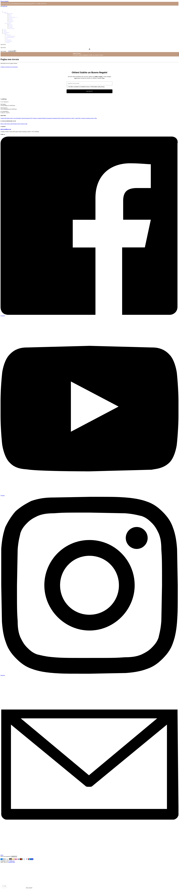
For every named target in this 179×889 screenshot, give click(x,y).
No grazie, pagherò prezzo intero (89, 455)
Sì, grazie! (89, 451)
